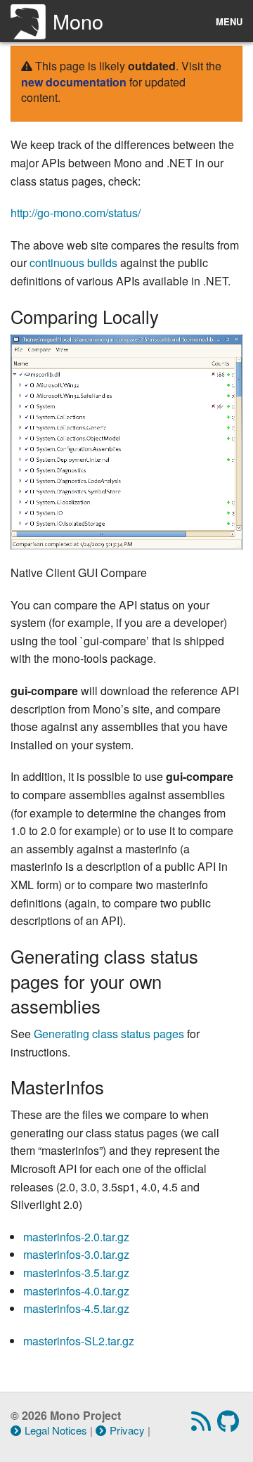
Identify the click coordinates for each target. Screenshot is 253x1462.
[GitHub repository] (229, 1425)
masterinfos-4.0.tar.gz (76, 1291)
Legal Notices (56, 1430)
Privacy (127, 1430)
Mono (78, 20)
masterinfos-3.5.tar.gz (76, 1272)
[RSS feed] (202, 1425)
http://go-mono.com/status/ (76, 213)
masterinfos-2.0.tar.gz (76, 1237)
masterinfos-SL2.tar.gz (78, 1341)
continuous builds (73, 262)
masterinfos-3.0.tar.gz (76, 1254)
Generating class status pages (109, 1034)
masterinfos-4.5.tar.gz (76, 1308)
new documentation (73, 82)
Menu (229, 21)
